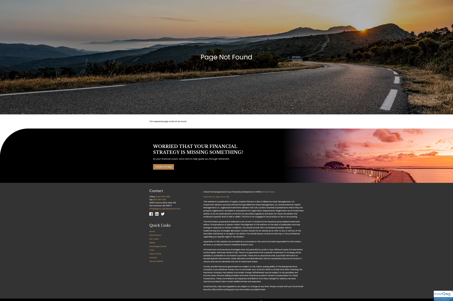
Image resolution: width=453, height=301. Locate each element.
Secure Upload (156, 261)
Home (152, 231)
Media (152, 242)
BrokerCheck (268, 191)
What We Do (155, 235)
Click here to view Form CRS (216, 196)
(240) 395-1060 (163, 196)
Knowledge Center (158, 246)
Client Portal (155, 253)
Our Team (154, 239)
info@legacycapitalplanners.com (164, 208)
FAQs (151, 250)
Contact (153, 257)
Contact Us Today (163, 166)
